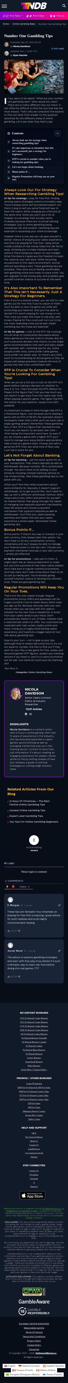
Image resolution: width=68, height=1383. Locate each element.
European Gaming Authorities (34, 1324)
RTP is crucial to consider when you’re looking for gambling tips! (31, 160)
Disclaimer (34, 1349)
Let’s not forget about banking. (28, 167)
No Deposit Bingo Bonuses (34, 1050)
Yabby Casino (34, 1119)
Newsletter (34, 1175)
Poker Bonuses (34, 1066)
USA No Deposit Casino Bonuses (34, 1018)
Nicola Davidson (21, 46)
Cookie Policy (34, 1345)
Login (10, 863)
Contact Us (34, 1145)
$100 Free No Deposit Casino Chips (34, 1091)
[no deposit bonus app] (34, 1201)
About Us (34, 1141)
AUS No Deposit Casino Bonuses (34, 1022)
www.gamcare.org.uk (34, 1153)
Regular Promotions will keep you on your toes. (33, 178)
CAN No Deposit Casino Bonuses (34, 1026)
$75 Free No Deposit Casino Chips (34, 1095)
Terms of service (34, 1332)
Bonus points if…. (21, 172)
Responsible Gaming (34, 1328)
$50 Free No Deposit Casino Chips (34, 1099)
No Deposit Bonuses (34, 1054)
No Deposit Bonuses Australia (34, 1038)
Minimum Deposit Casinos (34, 1111)
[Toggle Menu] (4, 5)
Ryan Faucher (20, 55)
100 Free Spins (34, 1107)
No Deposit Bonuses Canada (34, 1042)
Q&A (34, 1133)
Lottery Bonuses (34, 1058)
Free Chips (38, 15)
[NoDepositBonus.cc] (34, 6)
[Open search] (64, 6)
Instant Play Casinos (34, 1115)
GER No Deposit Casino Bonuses (34, 1030)
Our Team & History (34, 1137)
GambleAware (34, 1149)
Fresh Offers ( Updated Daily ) (34, 1070)
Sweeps (60, 15)
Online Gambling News (40, 672)
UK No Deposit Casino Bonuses (34, 1034)
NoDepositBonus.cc (52, 1209)
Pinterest (34, 1187)
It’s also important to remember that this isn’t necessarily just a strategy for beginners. (32, 151)
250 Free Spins (34, 1103)
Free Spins (15, 15)
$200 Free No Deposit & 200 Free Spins (34, 1087)
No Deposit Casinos (34, 1046)
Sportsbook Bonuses (34, 1062)
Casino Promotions (34, 1083)
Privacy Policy (34, 1341)
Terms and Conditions (34, 1337)
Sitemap (34, 1157)
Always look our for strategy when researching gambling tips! (29, 142)
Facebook (34, 1179)
